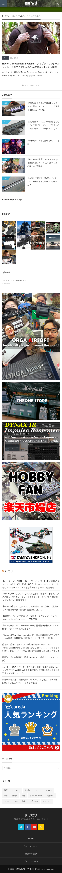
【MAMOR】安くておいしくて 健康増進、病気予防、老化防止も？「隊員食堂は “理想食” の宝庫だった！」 (30, 608)
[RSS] (41, 827)
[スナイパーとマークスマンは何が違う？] (9, 257)
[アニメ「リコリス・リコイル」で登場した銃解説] (9, 242)
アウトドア (47, 801)
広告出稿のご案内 (31, 854)
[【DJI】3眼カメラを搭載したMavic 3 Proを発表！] (53, 242)
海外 (24, 801)
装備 (23, 796)
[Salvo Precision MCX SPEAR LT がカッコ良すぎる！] (38, 228)
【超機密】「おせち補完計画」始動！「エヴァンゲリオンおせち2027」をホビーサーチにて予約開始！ (30, 617)
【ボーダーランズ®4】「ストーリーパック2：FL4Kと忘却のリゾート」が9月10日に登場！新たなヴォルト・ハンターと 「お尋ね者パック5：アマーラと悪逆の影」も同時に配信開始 (30, 584)
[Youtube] (34, 827)
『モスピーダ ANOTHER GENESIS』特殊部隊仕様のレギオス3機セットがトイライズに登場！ (30, 627)
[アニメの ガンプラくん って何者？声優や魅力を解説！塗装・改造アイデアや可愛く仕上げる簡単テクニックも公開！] (53, 228)
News (5, 58)
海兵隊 (14, 796)
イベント (49, 790)
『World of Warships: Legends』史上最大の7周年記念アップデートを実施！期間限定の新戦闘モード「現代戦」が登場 (30, 636)
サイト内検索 (58, 3)
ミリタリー (16, 790)
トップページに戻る (32, 85)
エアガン (37, 790)
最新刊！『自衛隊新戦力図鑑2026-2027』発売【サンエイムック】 (30, 659)
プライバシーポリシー (31, 846)
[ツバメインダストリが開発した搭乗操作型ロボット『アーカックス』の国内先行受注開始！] (24, 228)
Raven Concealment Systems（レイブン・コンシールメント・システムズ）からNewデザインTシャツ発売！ (31, 65)
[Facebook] (28, 827)
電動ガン (50, 796)
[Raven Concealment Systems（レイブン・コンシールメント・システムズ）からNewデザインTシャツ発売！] (31, 38)
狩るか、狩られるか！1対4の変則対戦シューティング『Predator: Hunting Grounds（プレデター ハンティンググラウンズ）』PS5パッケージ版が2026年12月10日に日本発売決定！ (31, 647)
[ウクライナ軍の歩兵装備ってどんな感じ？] (24, 242)
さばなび (9, 571)
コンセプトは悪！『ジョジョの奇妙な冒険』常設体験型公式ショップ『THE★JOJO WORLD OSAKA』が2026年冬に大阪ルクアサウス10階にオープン (31, 670)
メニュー (3, 3)
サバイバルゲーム (36, 796)
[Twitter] (21, 827)
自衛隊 (27, 790)
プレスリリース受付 (31, 861)
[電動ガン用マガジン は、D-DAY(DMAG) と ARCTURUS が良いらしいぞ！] (9, 228)
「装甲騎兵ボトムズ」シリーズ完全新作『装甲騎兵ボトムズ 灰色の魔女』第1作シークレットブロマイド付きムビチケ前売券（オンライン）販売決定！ (30, 597)
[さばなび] (31, 3)
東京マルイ (34, 801)
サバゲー (7, 801)
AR (16, 801)
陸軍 (5, 790)
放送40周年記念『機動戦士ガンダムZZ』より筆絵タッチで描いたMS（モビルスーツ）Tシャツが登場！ (31, 681)
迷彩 (5, 796)
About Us (31, 839)
